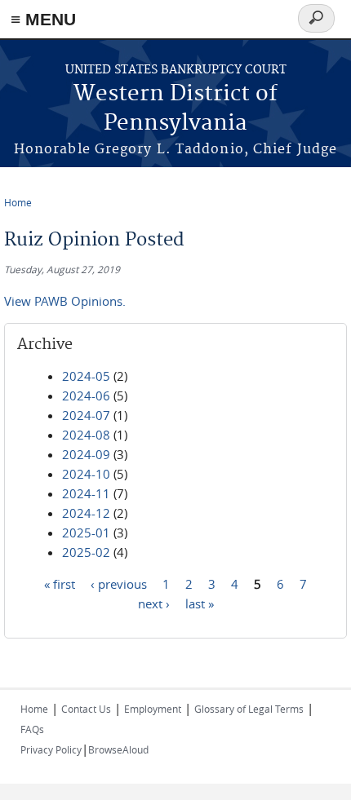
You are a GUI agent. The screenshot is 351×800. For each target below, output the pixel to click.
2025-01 (86, 532)
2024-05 (86, 376)
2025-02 (86, 552)
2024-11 (86, 493)
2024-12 (86, 513)
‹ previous (119, 584)
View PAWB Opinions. (65, 301)
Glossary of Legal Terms (249, 708)
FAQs (32, 729)
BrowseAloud (118, 749)
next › (154, 603)
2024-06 (86, 395)
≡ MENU (43, 19)
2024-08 (86, 435)
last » (199, 603)
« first (59, 584)
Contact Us (86, 708)
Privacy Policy (51, 749)
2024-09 (86, 454)
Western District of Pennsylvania (175, 109)
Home (18, 202)
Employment (152, 708)
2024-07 (86, 415)
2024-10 (86, 474)
